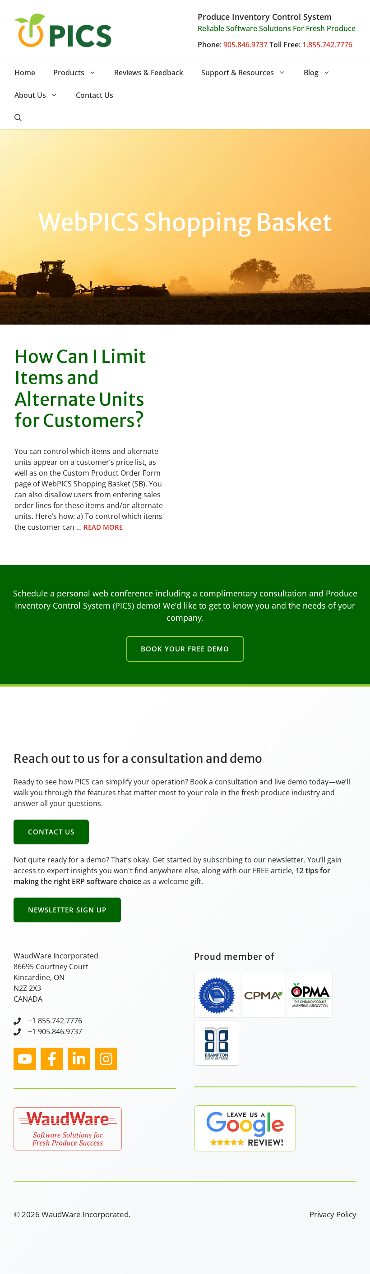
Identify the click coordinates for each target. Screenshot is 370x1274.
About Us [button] (30, 95)
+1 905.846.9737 (55, 1031)
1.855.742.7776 (327, 45)
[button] (18, 117)
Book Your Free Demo (185, 648)
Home (24, 73)
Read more (103, 527)
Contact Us (94, 95)
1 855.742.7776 (57, 1021)
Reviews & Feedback (148, 73)
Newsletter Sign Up (67, 909)
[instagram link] (25, 1059)
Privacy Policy (333, 1214)
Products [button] (68, 73)
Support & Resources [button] (237, 73)
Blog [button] (311, 73)
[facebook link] (52, 1059)
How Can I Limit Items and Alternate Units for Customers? (80, 388)
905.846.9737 (245, 45)
